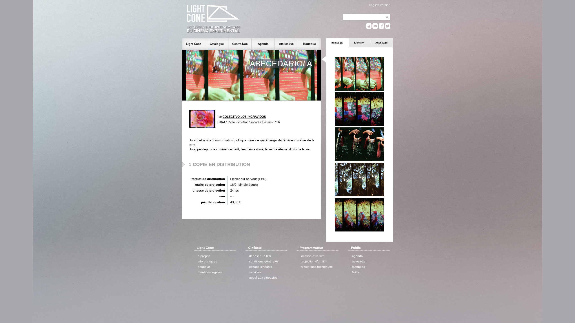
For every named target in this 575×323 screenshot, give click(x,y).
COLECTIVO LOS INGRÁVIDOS (244, 116)
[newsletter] (375, 27)
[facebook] (381, 27)
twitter (356, 272)
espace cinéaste (260, 266)
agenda (357, 256)
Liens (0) (359, 42)
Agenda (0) (381, 42)
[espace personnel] (369, 27)
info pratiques (207, 261)
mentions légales (210, 272)
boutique (204, 266)
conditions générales (264, 261)
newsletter (359, 261)
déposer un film (260, 256)
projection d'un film (314, 261)
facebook (358, 266)
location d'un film (312, 256)
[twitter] (387, 27)
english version (379, 5)
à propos (204, 256)
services (255, 272)
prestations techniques (317, 266)
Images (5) (337, 42)
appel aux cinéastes (263, 277)
